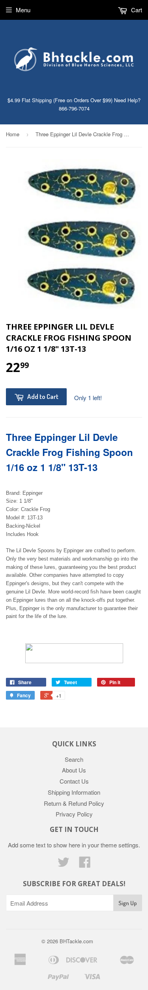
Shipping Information (74, 792)
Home (12, 134)
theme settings (120, 845)
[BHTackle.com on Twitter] (63, 864)
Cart (135, 10)
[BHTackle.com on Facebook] (85, 864)
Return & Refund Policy (74, 803)
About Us (74, 770)
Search (74, 759)
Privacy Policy (74, 814)
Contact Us (74, 781)
